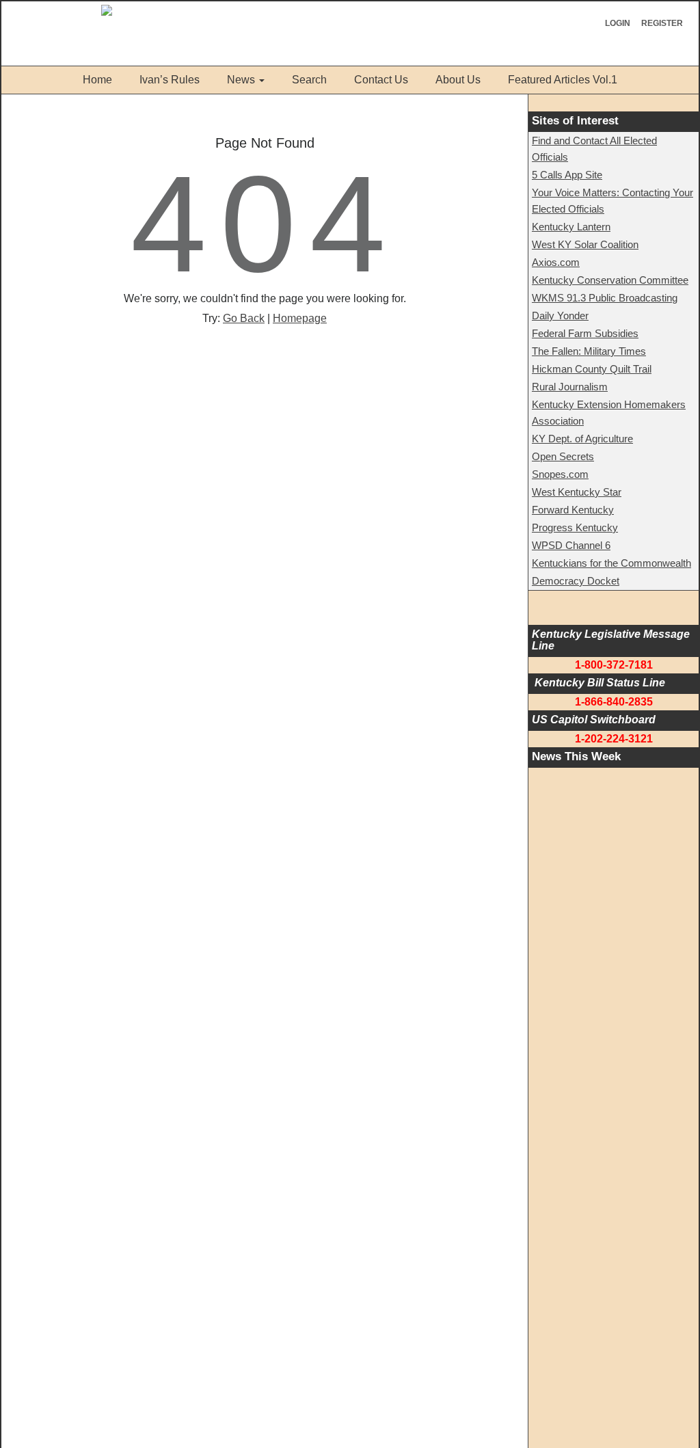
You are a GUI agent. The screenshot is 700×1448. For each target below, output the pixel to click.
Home (97, 79)
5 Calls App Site (567, 174)
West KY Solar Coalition (585, 244)
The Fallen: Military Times (589, 351)
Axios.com (556, 262)
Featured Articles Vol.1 (562, 79)
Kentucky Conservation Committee (610, 280)
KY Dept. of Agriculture (582, 438)
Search (309, 79)
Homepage (300, 318)
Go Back (244, 318)
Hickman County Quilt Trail (591, 369)
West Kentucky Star (576, 492)
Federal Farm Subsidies (585, 333)
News (241, 79)
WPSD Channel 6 (571, 545)
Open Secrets (563, 456)
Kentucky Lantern (571, 226)
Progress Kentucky (575, 527)
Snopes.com (560, 474)
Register (662, 23)
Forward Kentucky (573, 509)
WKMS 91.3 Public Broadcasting (604, 298)
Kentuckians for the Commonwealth (611, 563)
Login (617, 23)
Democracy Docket (575, 581)
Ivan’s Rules (169, 79)
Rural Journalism (570, 386)
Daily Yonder (560, 315)
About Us (458, 79)
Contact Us (381, 79)
